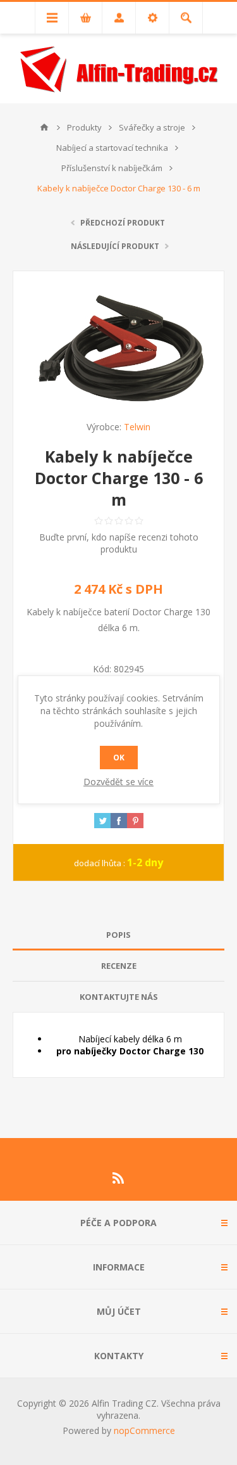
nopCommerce (144, 1430)
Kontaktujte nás (119, 996)
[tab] (118, 934)
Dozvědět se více (118, 782)
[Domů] (44, 127)
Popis (118, 934)
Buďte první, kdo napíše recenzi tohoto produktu (118, 543)
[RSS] (119, 1178)
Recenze (119, 965)
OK (119, 757)
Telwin (137, 427)
